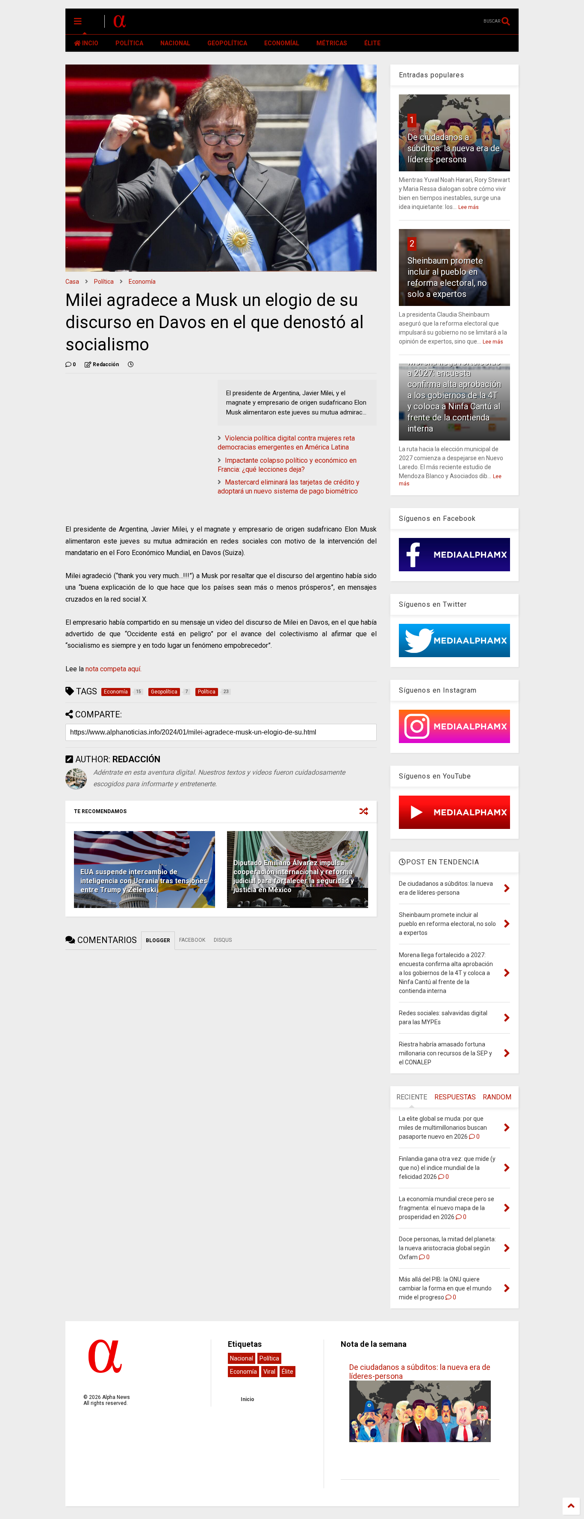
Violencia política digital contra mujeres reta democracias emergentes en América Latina (286, 442)
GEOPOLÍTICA (227, 43)
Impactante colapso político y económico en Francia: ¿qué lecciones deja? (287, 464)
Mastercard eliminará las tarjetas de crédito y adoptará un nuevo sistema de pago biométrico (289, 486)
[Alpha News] (119, 24)
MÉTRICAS (331, 43)
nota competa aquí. (114, 669)
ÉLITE (372, 43)
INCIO (89, 43)
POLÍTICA (129, 43)
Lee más (468, 207)
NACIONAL (175, 43)
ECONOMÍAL (281, 43)
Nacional (241, 1358)
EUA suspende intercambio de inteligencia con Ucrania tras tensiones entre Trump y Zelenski (143, 881)
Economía (142, 281)
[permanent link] (131, 364)
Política (104, 281)
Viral (269, 1371)
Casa (72, 281)
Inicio (247, 1399)
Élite (287, 1371)
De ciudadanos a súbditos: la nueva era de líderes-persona (453, 148)
